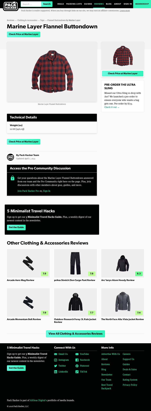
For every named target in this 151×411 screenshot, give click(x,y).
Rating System (130, 379)
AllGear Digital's (38, 400)
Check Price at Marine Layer (23, 34)
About (117, 4)
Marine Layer (74, 20)
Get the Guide (16, 227)
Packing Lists (74, 4)
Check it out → (112, 107)
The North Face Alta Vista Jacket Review (122, 319)
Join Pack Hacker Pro (28, 190)
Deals (61, 4)
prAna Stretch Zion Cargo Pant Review (74, 280)
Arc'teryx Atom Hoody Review (117, 280)
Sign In (128, 4)
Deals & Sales (130, 369)
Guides (88, 4)
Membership (142, 4)
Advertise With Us (110, 354)
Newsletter (106, 374)
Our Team (106, 379)
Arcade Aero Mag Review (20, 280)
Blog (109, 4)
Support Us (128, 359)
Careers (126, 354)
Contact (126, 374)
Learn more (125, 10)
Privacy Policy (130, 384)
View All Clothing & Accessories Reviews (75, 333)
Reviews (99, 4)
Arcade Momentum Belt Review (24, 319)
